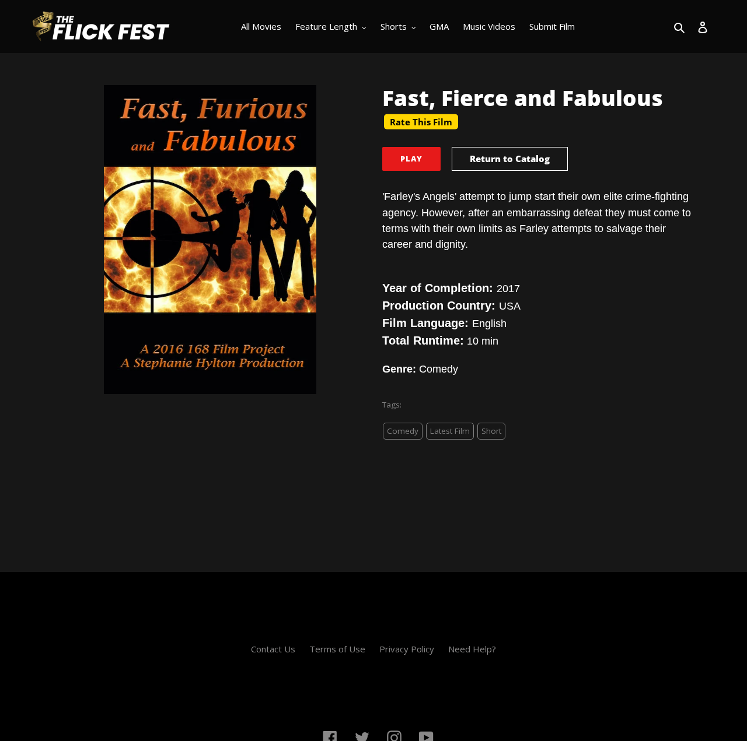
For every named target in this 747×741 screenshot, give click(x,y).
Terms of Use (337, 649)
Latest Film (450, 431)
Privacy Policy (406, 649)
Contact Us (273, 649)
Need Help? (472, 649)
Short (491, 431)
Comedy (402, 431)
